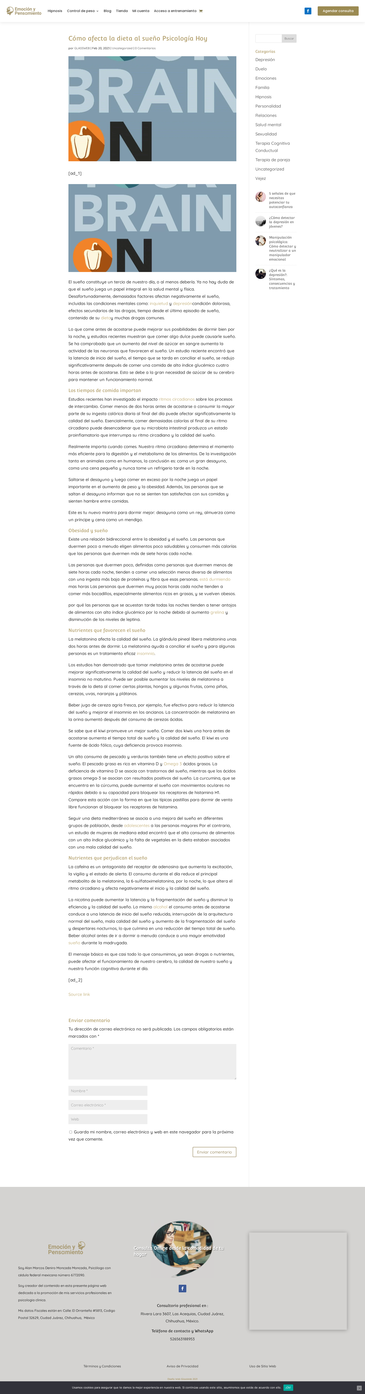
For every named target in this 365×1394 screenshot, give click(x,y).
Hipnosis (55, 10)
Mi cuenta (140, 10)
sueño (74, 942)
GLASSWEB (82, 48)
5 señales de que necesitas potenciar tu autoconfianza (282, 200)
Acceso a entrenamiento (175, 10)
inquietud (159, 303)
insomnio (145, 653)
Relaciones (265, 115)
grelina (217, 612)
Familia (262, 87)
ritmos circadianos (177, 399)
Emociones (265, 78)
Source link (79, 994)
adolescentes (137, 825)
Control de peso (81, 10)
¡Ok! (288, 1387)
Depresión (265, 59)
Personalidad (268, 106)
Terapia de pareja (272, 159)
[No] (359, 1388)
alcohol (160, 906)
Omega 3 (173, 763)
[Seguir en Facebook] (308, 11)
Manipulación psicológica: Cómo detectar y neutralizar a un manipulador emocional (282, 248)
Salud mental (268, 124)
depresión (182, 303)
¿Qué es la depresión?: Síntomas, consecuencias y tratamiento (282, 279)
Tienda (122, 10)
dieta (106, 317)
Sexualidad (266, 134)
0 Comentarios (145, 48)
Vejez (260, 178)
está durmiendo (215, 579)
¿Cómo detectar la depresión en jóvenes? (282, 222)
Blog (107, 10)
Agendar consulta (338, 10)
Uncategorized (122, 48)
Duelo (261, 68)
